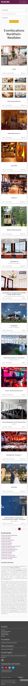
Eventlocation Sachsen (6, 554)
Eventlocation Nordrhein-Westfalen (9, 549)
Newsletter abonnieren (6, 670)
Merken (23, 47)
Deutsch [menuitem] (20, 677)
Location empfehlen (5, 631)
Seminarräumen (21, 600)
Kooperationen (4, 633)
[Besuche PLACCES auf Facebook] (2, 667)
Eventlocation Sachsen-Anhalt (8, 555)
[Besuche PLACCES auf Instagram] (9, 667)
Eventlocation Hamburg (6, 543)
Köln (21, 566)
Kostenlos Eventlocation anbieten (9, 642)
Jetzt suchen (14, 21)
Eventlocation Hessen (6, 544)
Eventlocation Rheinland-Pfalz (8, 551)
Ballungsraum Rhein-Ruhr (15, 567)
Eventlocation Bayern (6, 537)
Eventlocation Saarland (6, 552)
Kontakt (3, 636)
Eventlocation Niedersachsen (8, 547)
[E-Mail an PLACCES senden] (2, 660)
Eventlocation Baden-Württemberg (9, 535)
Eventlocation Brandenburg (7, 540)
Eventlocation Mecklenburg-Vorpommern (10, 546)
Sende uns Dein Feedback (7, 649)
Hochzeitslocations (14, 610)
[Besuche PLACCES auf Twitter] (13, 667)
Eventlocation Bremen (6, 541)
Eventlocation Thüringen (6, 558)
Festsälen (14, 608)
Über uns (3, 630)
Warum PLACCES (5, 634)
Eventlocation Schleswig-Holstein (9, 557)
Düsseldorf (16, 566)
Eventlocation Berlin (5, 538)
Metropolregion (19, 570)
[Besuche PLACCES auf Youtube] (6, 667)
